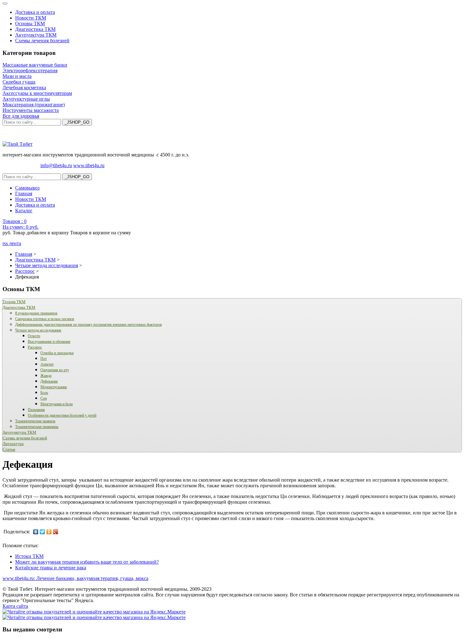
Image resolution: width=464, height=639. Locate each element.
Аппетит (47, 364)
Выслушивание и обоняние (49, 341)
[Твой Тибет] (18, 144)
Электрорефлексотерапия (30, 70)
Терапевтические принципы (36, 427)
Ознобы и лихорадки (57, 353)
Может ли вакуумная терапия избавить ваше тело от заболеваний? (87, 562)
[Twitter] (42, 532)
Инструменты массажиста (31, 110)
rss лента (12, 243)
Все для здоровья (21, 116)
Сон (43, 398)
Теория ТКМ (14, 301)
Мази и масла (17, 76)
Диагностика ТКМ (35, 29)
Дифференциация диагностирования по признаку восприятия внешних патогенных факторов (88, 324)
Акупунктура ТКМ (36, 35)
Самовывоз (27, 188)
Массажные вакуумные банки (35, 64)
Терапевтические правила (35, 421)
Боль (44, 392)
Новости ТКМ (30, 18)
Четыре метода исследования (38, 330)
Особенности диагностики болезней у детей (62, 415)
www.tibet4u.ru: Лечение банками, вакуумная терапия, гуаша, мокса (75, 578)
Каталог (24, 210)
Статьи (9, 449)
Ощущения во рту (54, 370)
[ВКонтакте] (36, 532)
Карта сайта (15, 606)
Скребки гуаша (19, 82)
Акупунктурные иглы (26, 99)
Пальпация (36, 409)
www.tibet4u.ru (88, 165)
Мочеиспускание (53, 387)
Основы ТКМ (30, 23)
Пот (43, 358)
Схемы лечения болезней (42, 40)
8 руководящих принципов (36, 313)
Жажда (45, 375)
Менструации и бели (56, 404)
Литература (13, 443)
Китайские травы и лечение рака (50, 567)
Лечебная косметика (24, 87)
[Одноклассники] (49, 532)
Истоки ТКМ (29, 556)
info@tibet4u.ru (56, 165)
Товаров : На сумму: (21, 224)
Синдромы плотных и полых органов (44, 319)
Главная (23, 193)
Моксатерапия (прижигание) (34, 104)
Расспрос (35, 347)
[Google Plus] (55, 532)
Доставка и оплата (35, 12)
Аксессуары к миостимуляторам (37, 93)
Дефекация (49, 381)
